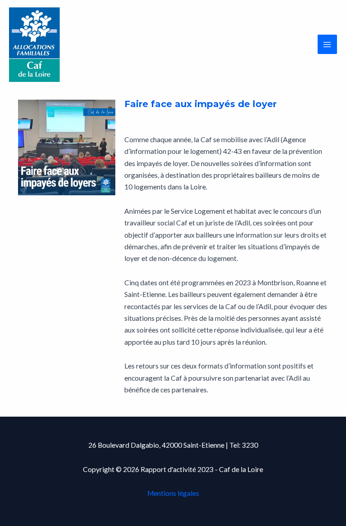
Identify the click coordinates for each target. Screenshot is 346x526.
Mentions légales (173, 493)
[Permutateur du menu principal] (327, 44)
